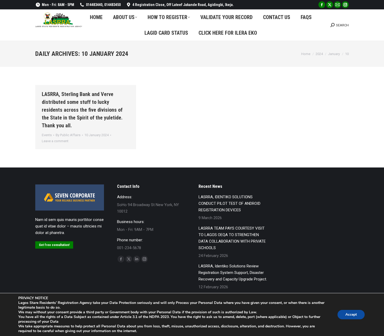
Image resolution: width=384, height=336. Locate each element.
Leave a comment (55, 141)
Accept (351, 314)
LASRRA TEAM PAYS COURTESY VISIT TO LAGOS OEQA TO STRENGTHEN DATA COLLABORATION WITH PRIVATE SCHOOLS (232, 238)
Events (47, 135)
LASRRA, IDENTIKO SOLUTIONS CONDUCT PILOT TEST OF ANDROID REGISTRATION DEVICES (229, 203)
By (68, 135)
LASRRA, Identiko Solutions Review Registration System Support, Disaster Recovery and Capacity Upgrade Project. (233, 272)
